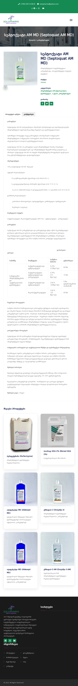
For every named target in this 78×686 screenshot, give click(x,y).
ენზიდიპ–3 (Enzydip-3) (54, 510)
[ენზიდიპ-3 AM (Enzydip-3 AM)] (57, 549)
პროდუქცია (10, 653)
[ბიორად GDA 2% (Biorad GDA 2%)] (57, 430)
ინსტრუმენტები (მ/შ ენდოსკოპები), (54, 91)
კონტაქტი (10, 666)
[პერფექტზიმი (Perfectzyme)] (20, 433)
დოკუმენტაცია (28, 653)
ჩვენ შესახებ (11, 662)
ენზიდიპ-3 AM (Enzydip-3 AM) (57, 569)
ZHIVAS (43, 82)
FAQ (24, 662)
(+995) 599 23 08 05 (27, 4)
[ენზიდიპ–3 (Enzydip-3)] (57, 489)
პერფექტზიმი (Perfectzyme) (20, 456)
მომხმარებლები (12, 657)
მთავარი (32, 40)
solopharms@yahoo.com (48, 4)
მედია (25, 657)
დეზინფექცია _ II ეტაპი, (50, 94)
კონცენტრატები (43, 40)
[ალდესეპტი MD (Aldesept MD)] (20, 489)
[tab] (13, 114)
